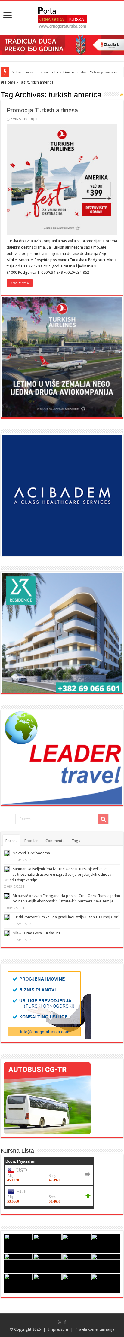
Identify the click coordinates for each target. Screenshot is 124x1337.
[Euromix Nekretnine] (62, 632)
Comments (54, 840)
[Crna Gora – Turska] (62, 16)
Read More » (19, 283)
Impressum (58, 1329)
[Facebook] (65, 1322)
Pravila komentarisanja (95, 1329)
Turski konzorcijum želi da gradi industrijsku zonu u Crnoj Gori (66, 917)
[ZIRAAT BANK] (62, 44)
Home (9, 82)
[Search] (103, 819)
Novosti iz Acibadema (31, 853)
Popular (31, 840)
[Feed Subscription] (121, 94)
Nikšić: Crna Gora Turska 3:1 (36, 933)
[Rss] (59, 1322)
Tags (76, 840)
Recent (11, 840)
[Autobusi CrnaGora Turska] (47, 1097)
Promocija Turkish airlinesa (42, 110)
